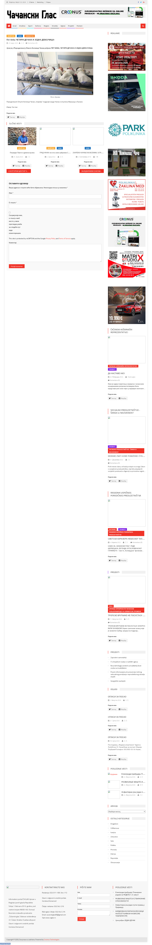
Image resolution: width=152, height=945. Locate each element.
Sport (30, 26)
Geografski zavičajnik (118, 681)
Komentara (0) (32, 43)
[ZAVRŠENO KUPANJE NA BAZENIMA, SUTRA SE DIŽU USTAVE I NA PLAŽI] (88, 136)
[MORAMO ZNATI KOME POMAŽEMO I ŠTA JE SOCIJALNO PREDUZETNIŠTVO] (126, 430)
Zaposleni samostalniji (118, 657)
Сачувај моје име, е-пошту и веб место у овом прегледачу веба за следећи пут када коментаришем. (15, 224)
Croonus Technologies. (52, 939)
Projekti (71, 26)
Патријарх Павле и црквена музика (22, 152)
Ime (78, 892)
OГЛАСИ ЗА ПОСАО (117, 717)
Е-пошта (13, 202)
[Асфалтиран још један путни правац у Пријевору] (114, 794)
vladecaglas (131, 377)
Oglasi (63, 26)
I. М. (97, 157)
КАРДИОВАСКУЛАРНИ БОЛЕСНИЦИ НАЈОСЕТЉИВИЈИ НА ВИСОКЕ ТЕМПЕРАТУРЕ (129, 913)
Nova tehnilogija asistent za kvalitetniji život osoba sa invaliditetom (126, 667)
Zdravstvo (30, 36)
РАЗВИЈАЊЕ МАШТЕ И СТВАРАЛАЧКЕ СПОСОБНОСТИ (130, 899)
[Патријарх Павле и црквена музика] (22, 136)
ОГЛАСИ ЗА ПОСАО (117, 696)
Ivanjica (113, 832)
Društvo (22, 26)
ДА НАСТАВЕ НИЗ (116, 373)
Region (46, 26)
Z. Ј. (29, 157)
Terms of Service (65, 238)
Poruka (79, 909)
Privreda (114, 849)
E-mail (79, 898)
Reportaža (114, 858)
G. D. (22, 43)
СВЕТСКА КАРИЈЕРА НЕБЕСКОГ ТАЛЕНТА (127, 538)
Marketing (40, 2)
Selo (110, 606)
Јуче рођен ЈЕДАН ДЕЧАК (125, 920)
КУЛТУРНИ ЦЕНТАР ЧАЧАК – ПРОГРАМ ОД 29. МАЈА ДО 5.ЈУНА (20, 171)
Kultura (38, 26)
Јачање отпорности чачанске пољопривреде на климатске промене (125, 610)
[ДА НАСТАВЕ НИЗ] (126, 349)
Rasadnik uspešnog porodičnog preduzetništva (126, 494)
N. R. (141, 785)
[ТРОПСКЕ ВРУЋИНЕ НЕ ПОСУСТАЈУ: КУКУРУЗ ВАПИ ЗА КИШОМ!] (126, 589)
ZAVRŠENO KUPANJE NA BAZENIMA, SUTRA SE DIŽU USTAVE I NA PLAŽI (97, 152)
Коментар (13, 242)
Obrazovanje (115, 862)
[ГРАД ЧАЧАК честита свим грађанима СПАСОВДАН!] (55, 136)
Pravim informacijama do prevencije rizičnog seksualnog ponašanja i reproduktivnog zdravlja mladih (128, 674)
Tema (79, 903)
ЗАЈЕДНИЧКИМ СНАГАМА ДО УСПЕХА (92, 171)
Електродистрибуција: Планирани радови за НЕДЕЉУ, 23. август (128, 893)
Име (11, 193)
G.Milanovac (115, 828)
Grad (14, 26)
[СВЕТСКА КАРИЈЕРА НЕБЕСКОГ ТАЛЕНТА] (126, 513)
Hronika (55, 26)
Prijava (48, 2)
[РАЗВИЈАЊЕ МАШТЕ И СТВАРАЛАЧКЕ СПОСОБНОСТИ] (114, 784)
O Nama (31, 2)
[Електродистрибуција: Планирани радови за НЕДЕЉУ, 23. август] (114, 774)
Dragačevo (114, 824)
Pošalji (81, 919)
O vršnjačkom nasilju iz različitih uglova (124, 662)
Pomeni (79, 26)
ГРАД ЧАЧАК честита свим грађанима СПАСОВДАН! (58, 152)
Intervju (112, 529)
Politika (113, 845)
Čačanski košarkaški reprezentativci (121, 331)
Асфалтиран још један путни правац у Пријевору (130, 906)
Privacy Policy (50, 238)
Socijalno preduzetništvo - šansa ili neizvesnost (125, 411)
